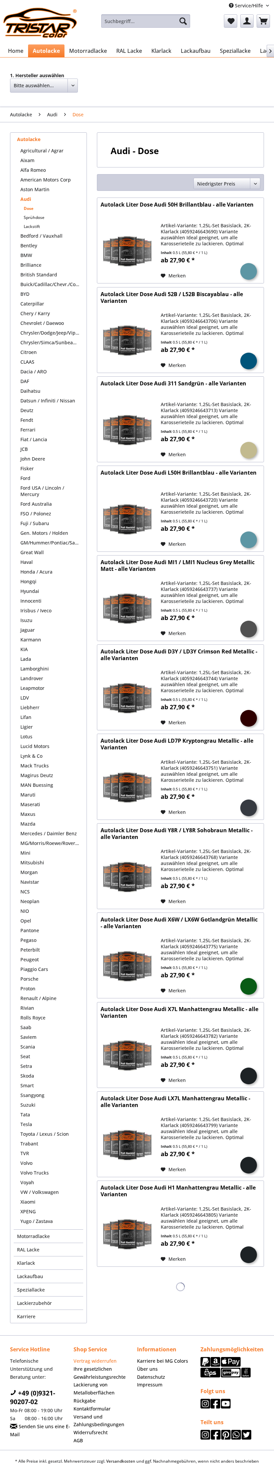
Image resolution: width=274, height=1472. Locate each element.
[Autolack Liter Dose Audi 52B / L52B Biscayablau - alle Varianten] (127, 340)
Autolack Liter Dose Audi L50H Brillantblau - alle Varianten (179, 472)
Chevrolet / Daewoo (42, 323)
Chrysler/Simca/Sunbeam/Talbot (51, 342)
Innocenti (30, 601)
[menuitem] (145, 21)
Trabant (29, 1143)
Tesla (26, 1124)
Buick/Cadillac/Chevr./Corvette (51, 284)
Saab (25, 1027)
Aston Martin (34, 189)
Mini (25, 853)
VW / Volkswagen (39, 1192)
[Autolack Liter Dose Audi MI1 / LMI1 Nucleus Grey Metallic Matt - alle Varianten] (127, 608)
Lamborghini (34, 668)
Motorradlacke (33, 1236)
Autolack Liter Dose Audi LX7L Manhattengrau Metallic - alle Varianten (175, 1102)
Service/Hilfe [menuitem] (249, 5)
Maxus (27, 814)
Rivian (27, 1008)
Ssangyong (32, 1095)
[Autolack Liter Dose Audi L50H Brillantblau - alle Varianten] (127, 519)
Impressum (149, 1384)
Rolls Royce (32, 1017)
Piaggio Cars (34, 969)
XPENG (28, 1211)
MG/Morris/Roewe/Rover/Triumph (51, 843)
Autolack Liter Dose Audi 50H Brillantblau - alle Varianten (177, 204)
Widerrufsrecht (91, 1432)
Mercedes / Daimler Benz (48, 833)
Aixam (27, 160)
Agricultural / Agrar (41, 150)
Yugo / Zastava (36, 1221)
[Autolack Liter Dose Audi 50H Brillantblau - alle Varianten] (127, 251)
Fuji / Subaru (34, 523)
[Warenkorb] (263, 21)
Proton (27, 988)
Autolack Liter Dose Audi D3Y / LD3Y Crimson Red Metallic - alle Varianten (179, 655)
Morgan (29, 872)
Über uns (147, 1369)
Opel (25, 920)
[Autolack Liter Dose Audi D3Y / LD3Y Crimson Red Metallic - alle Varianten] (127, 698)
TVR (24, 1153)
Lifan (25, 717)
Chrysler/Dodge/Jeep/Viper (50, 333)
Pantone (29, 930)
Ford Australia (36, 504)
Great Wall (32, 552)
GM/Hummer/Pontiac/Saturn (51, 542)
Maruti (27, 794)
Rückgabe (85, 1400)
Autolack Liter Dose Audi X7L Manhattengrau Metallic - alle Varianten (179, 1012)
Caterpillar (32, 303)
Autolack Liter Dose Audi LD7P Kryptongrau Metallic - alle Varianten (177, 744)
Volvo (26, 1163)
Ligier (26, 727)
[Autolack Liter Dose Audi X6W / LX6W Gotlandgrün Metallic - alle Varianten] (127, 966)
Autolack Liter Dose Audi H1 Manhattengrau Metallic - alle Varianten (178, 1191)
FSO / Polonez (35, 513)
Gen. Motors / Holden (44, 533)
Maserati (30, 804)
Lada (25, 659)
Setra (26, 1066)
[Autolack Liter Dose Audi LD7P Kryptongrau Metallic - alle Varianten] (127, 787)
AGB (78, 1440)
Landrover (31, 678)
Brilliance (30, 265)
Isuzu (26, 620)
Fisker (27, 468)
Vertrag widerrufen (95, 1361)
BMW (26, 255)
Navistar (29, 882)
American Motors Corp (45, 179)
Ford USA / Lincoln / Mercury (42, 491)
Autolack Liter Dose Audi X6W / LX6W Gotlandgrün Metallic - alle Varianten (179, 923)
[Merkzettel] (230, 21)
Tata (25, 1114)
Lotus (26, 736)
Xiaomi (27, 1202)
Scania (27, 1047)
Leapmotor (32, 688)
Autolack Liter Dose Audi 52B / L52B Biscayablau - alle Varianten (172, 297)
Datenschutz (151, 1377)
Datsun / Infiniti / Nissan (47, 400)
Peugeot (29, 959)
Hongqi (28, 581)
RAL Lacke (28, 1249)
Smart (27, 1085)
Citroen (28, 352)
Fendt (26, 420)
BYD (24, 294)
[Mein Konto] (247, 21)
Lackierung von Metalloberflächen (94, 1388)
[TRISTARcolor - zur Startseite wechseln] (40, 22)
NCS (25, 891)
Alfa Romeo (33, 170)
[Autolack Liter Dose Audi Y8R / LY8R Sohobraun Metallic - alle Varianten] (127, 876)
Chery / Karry (35, 313)
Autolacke (28, 139)
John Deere (32, 459)
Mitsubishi (32, 862)
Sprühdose (34, 217)
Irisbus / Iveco (35, 610)
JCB (24, 449)
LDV (24, 698)
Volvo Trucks (34, 1173)
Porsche (29, 979)
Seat (25, 1056)
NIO (24, 911)
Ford (25, 478)
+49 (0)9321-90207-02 (32, 1397)
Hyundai (29, 591)
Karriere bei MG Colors (162, 1361)
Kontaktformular (92, 1408)
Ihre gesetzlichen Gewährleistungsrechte (100, 1373)
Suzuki (27, 1105)
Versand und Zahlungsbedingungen (99, 1421)
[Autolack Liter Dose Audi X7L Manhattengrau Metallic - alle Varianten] (127, 1055)
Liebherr (29, 707)
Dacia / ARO (33, 371)
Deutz (26, 410)
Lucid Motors (34, 746)
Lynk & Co (31, 756)
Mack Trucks (34, 765)
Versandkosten (120, 1461)
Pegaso (28, 940)
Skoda (27, 1076)
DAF (24, 381)
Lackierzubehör (34, 1303)
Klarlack (26, 1263)
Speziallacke (31, 1289)
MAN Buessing (36, 785)
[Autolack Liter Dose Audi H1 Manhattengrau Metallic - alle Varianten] (127, 1234)
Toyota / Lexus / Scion (44, 1134)
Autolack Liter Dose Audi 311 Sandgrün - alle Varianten (173, 383)
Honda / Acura (36, 572)
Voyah (27, 1182)
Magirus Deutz (36, 775)
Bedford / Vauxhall (41, 236)
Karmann (30, 639)
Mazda (27, 824)
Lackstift (32, 226)
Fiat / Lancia (33, 439)
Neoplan (29, 901)
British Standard (38, 274)
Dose (28, 208)
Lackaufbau (30, 1276)
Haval (26, 562)
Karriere (26, 1316)
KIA (24, 649)
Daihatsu (30, 391)
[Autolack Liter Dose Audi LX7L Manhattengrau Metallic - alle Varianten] (127, 1145)
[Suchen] (183, 21)
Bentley (28, 245)
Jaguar (27, 630)
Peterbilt (30, 950)
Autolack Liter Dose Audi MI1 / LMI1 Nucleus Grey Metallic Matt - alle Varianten (178, 566)
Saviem (28, 1037)
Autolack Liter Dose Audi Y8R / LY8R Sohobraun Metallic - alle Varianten (177, 834)
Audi (25, 199)
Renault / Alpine (38, 998)
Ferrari (27, 429)
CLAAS (27, 362)
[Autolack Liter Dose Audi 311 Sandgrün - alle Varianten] (127, 430)
